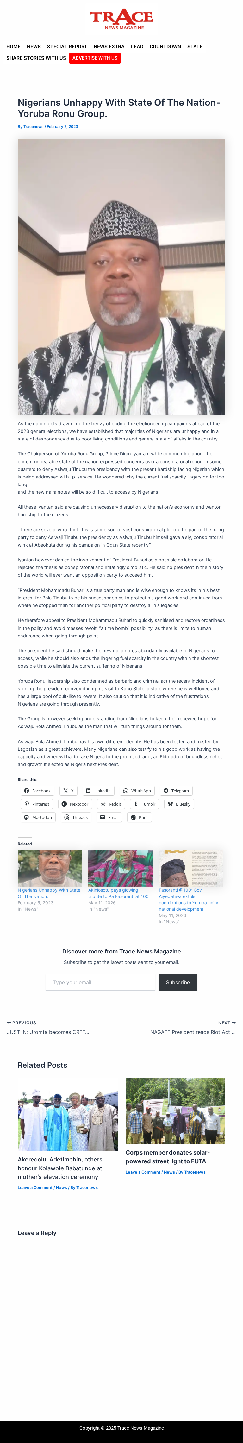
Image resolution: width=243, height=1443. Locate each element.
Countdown (165, 47)
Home (13, 47)
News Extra (109, 47)
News (34, 47)
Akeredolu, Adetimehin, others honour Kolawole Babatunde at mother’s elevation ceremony (60, 1168)
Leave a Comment (35, 1187)
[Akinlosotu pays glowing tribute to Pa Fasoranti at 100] (120, 868)
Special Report (67, 47)
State (194, 47)
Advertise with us (94, 58)
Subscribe (178, 982)
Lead (137, 47)
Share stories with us (36, 58)
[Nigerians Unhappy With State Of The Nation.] (50, 868)
